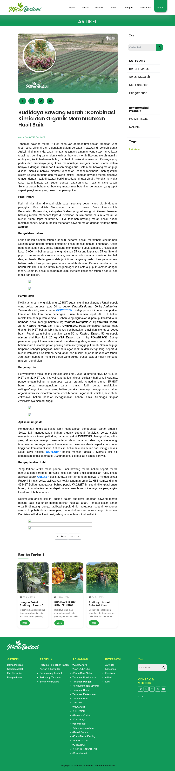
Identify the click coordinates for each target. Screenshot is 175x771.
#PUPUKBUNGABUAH (84, 749)
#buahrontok (79, 723)
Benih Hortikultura (49, 681)
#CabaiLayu (78, 719)
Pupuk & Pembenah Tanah (54, 664)
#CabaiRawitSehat (82, 673)
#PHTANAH (78, 711)
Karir (107, 681)
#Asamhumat (79, 753)
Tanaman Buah (80, 690)
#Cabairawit (78, 744)
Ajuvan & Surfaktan (50, 668)
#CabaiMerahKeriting (83, 736)
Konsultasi (145, 7)
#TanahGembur (80, 732)
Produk (99, 7)
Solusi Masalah (15, 668)
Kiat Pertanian (14, 673)
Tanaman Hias (80, 698)
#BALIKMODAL (80, 740)
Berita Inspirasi (15, 664)
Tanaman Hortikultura (84, 677)
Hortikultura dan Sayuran (85, 685)
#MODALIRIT (79, 706)
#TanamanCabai (81, 715)
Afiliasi (108, 677)
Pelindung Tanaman (50, 677)
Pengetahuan (14, 677)
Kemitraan (110, 673)
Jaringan (128, 7)
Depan (71, 7)
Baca (24, 623)
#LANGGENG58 (81, 668)
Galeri (113, 7)
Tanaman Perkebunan (84, 694)
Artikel (85, 7)
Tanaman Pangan (82, 681)
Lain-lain (134, 149)
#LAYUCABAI (79, 664)
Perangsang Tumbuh (51, 673)
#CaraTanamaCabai (83, 728)
